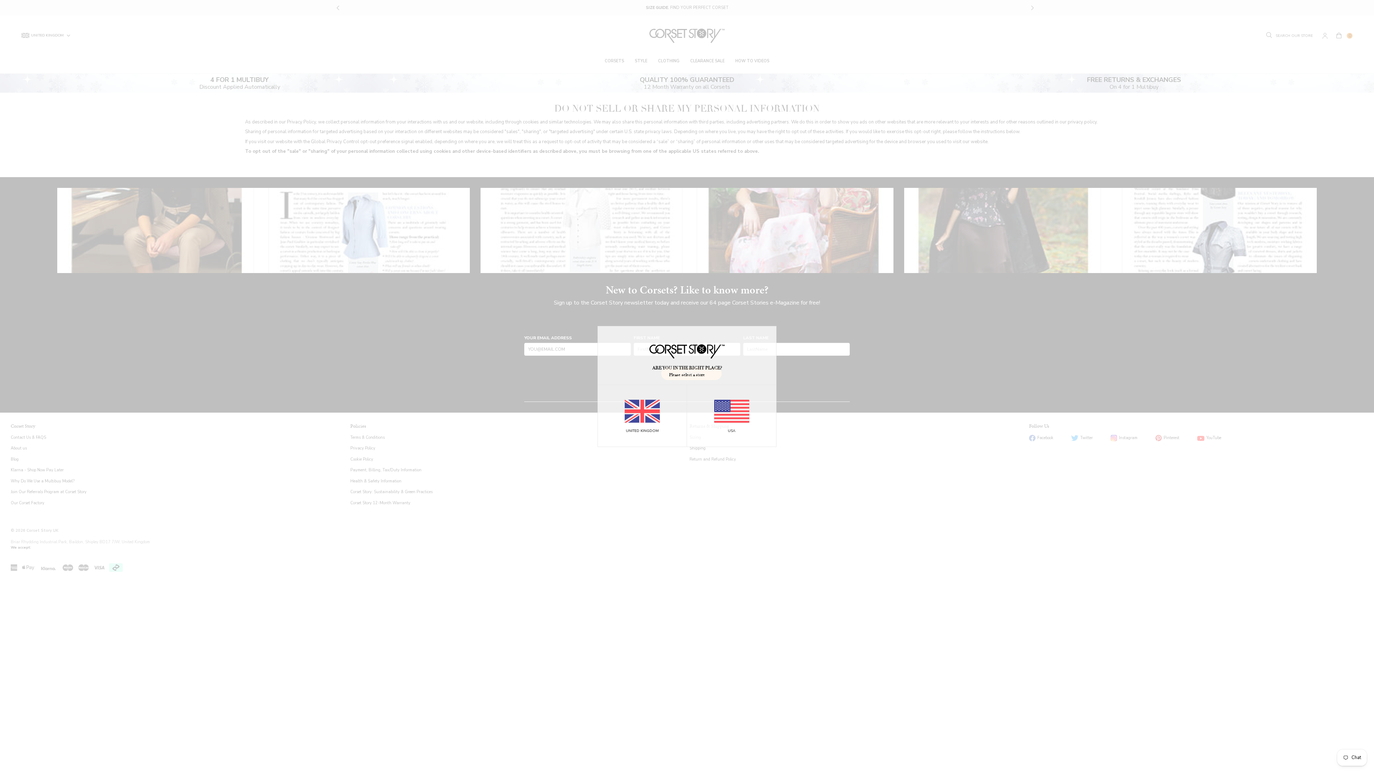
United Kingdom (642, 430)
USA (731, 430)
